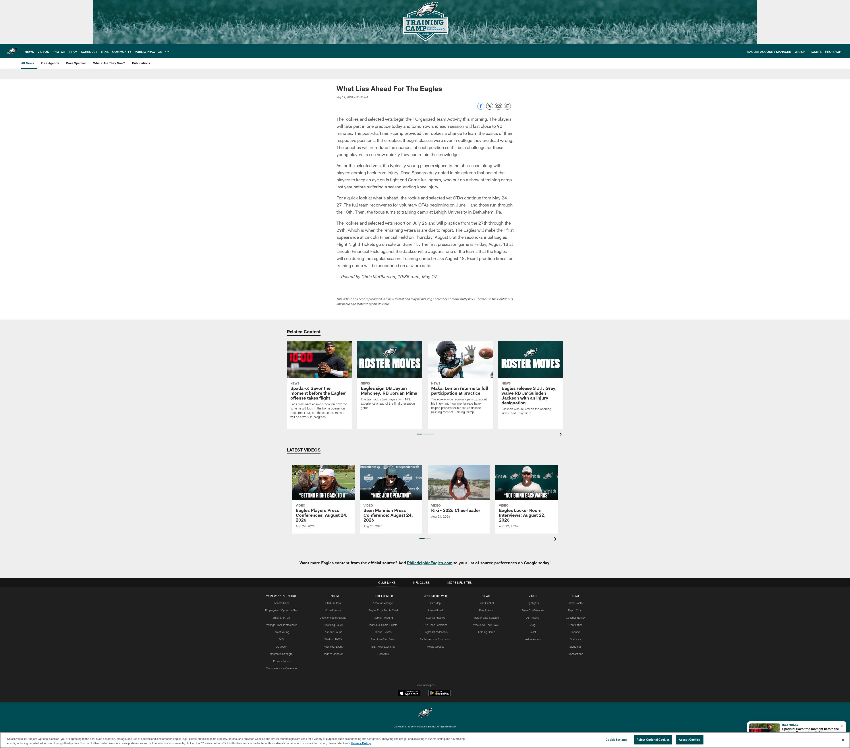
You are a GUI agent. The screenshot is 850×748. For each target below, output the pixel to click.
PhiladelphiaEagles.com (429, 562)
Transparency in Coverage (281, 668)
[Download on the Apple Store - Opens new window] (409, 693)
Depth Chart (575, 610)
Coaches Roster (575, 617)
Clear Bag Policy (333, 624)
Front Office (575, 624)
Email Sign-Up (281, 617)
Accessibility (281, 603)
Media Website (435, 646)
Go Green (281, 646)
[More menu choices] (167, 51)
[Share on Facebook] (480, 108)
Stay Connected (435, 617)
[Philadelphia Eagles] (425, 713)
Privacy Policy (281, 661)
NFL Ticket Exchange (383, 646)
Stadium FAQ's (333, 639)
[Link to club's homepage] (12, 51)
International (435, 610)
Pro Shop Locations (435, 624)
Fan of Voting (281, 631)
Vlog (532, 624)
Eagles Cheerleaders (436, 631)
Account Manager (383, 603)
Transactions (575, 653)
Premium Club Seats (383, 639)
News (486, 595)
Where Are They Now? (486, 624)
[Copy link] (507, 106)
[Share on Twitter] (489, 108)
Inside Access (533, 639)
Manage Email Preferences (281, 624)
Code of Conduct (333, 653)
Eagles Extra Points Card (383, 610)
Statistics (575, 639)
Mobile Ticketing (383, 617)
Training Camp (486, 631)
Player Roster (575, 603)
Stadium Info (333, 603)
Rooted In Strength (281, 653)
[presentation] (561, 434)
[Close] (843, 740)
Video (533, 595)
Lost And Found (333, 631)
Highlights (533, 603)
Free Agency (486, 610)
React (532, 631)
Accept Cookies (689, 739)
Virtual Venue (333, 610)
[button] (419, 434)
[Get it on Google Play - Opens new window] (439, 695)
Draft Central (486, 603)
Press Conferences (533, 610)
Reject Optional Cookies (653, 739)
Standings (575, 646)
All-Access (532, 617)
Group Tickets (383, 631)
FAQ (281, 639)
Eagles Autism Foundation (435, 639)
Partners (575, 631)
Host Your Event (333, 646)
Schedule (383, 653)
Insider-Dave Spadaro (486, 617)
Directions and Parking (333, 617)
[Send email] (498, 108)
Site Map (435, 603)
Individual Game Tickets (383, 624)
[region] (425, 740)
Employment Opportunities (281, 610)
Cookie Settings (616, 739)
